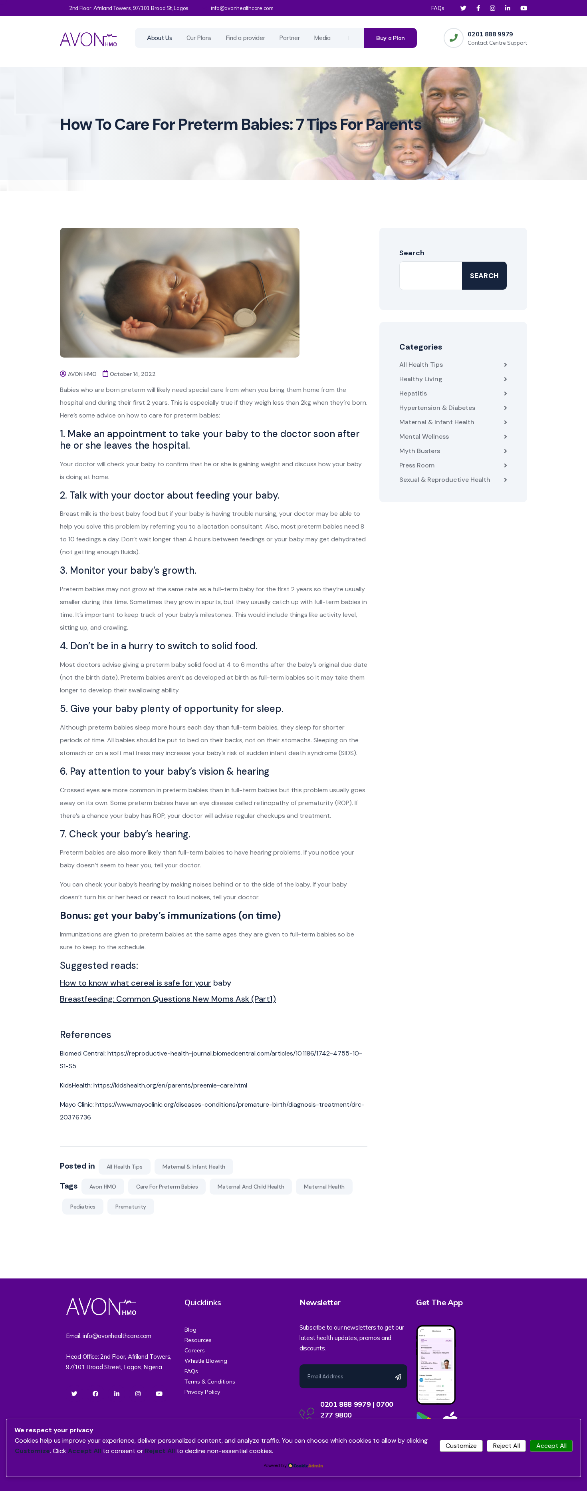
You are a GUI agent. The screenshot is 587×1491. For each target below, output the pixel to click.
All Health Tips (125, 1166)
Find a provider (245, 38)
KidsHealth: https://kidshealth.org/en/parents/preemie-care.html (153, 1085)
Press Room (416, 465)
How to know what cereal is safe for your (135, 983)
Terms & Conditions (209, 1381)
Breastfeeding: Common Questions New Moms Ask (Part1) (168, 999)
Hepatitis (413, 393)
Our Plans (198, 38)
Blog (190, 1329)
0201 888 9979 (490, 34)
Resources (198, 1340)
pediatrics (82, 1206)
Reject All (506, 1445)
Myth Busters (419, 451)
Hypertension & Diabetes (437, 408)
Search (411, 253)
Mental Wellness (424, 436)
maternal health (324, 1186)
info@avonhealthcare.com (242, 8)
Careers (194, 1350)
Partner (289, 38)
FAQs (437, 8)
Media (322, 38)
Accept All (551, 1445)
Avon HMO (102, 1186)
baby (221, 983)
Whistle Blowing (205, 1360)
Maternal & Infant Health (194, 1166)
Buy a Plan (390, 38)
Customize (461, 1445)
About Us (159, 38)
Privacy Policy (202, 1392)
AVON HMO (82, 374)
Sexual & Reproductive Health (444, 479)
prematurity (130, 1206)
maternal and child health (251, 1186)
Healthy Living (420, 379)
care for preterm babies (167, 1186)
